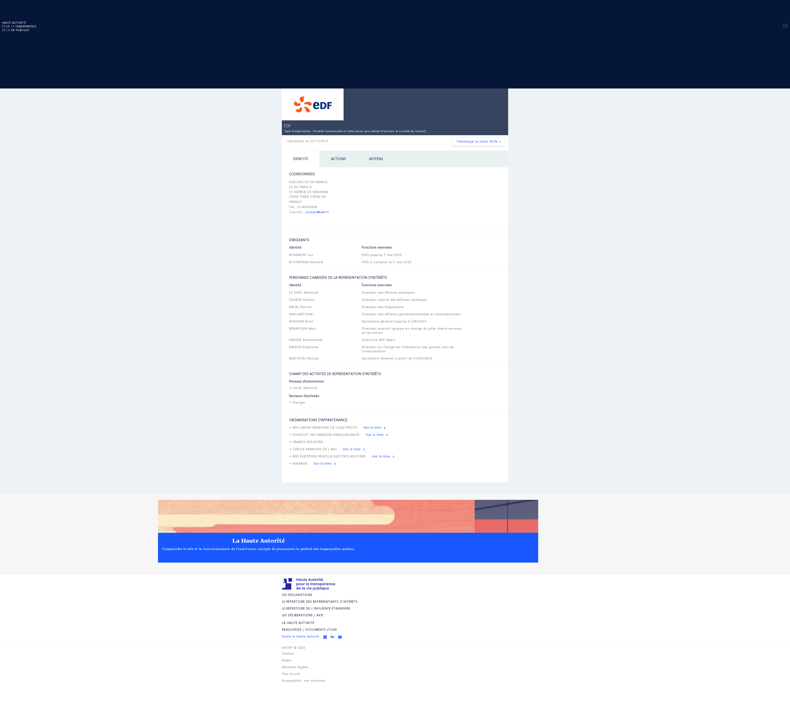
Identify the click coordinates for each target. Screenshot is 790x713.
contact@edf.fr (317, 212)
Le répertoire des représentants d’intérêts (320, 602)
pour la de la (19, 27)
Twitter (325, 637)
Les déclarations (297, 595)
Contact (288, 653)
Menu (785, 26)
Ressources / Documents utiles (309, 630)
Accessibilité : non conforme (303, 681)
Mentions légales (295, 667)
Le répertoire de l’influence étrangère (316, 608)
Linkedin (332, 636)
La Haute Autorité (258, 541)
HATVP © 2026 (293, 648)
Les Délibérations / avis (302, 615)
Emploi (287, 660)
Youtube (340, 637)
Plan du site (291, 674)
